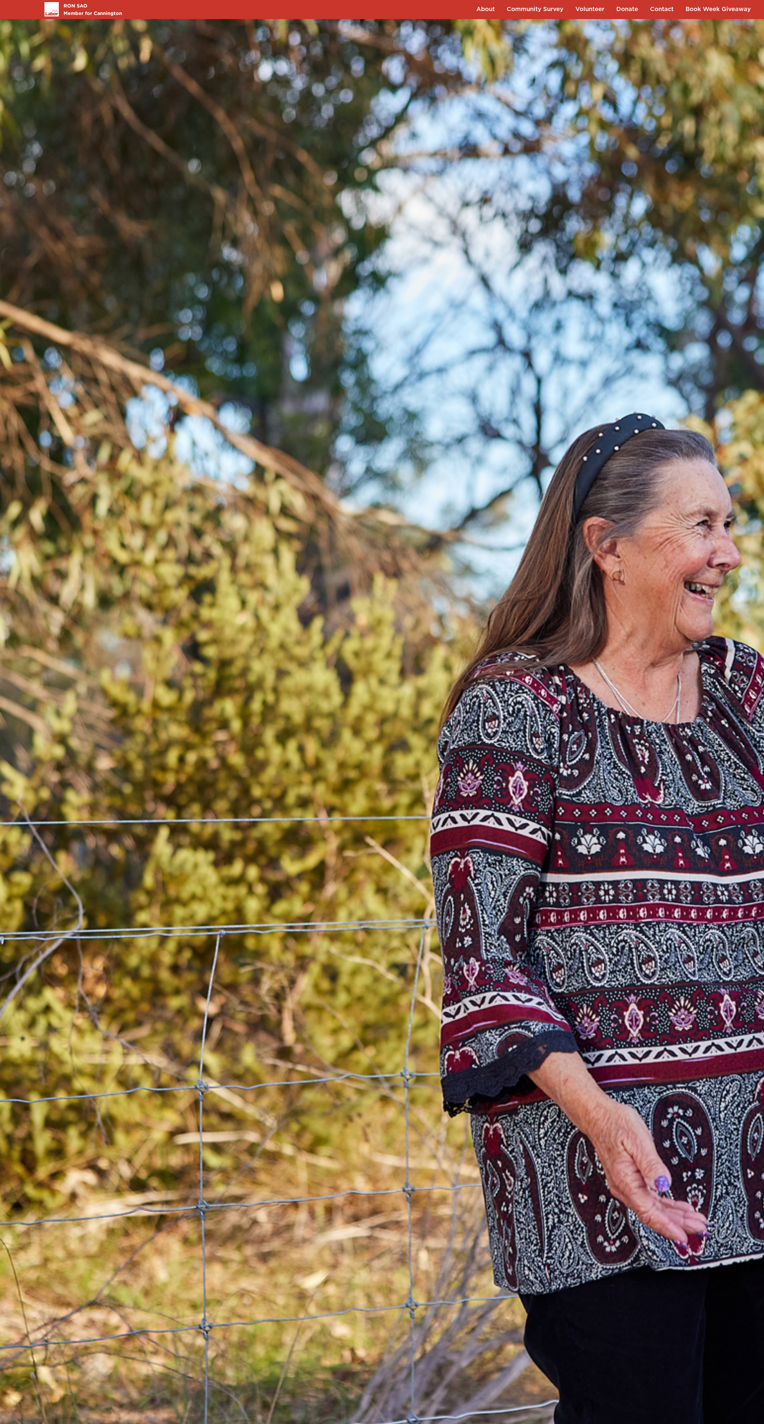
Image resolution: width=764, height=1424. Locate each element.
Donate (627, 9)
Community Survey (535, 9)
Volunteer (589, 9)
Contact (662, 9)
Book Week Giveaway (718, 9)
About (485, 9)
